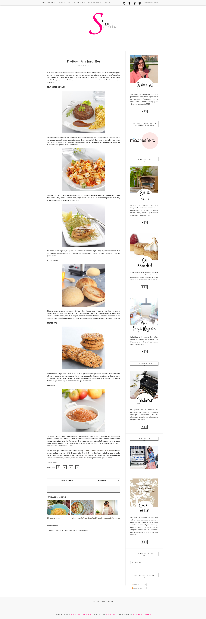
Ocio (97, 2)
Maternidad (91, 2)
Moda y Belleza (52, 2)
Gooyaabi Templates (142, 614)
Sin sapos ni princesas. (82, 614)
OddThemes (111, 614)
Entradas (136, 585)
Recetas (70, 2)
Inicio (44, 2)
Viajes (106, 2)
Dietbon (54, 462)
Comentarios (137, 588)
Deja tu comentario (83, 65)
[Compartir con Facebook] (58, 467)
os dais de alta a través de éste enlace (98, 450)
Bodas (61, 2)
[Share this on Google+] (71, 467)
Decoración (81, 2)
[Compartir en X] (65, 467)
